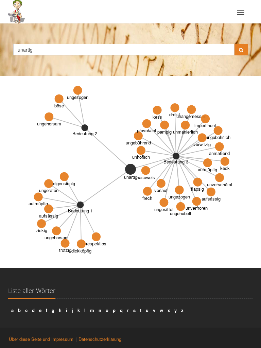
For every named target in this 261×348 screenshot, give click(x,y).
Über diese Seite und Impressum (41, 339)
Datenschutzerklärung (100, 339)
